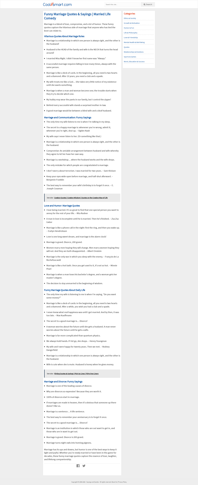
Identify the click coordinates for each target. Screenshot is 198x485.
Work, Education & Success (134, 61)
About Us (114, 482)
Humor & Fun (129, 28)
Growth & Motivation (132, 23)
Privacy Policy (122, 482)
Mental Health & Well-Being (134, 42)
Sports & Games (130, 57)
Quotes (126, 47)
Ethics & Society (130, 18)
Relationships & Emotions (134, 52)
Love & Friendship (131, 37)
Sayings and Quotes (92, 482)
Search (148, 4)
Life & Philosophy (130, 32)
